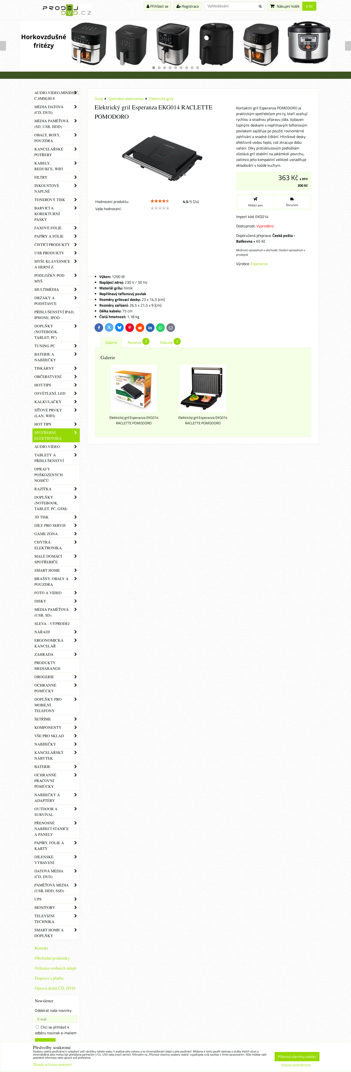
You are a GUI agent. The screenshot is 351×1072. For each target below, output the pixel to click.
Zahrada (43, 654)
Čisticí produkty (52, 244)
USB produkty (49, 252)
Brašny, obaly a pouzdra (51, 581)
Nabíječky (45, 744)
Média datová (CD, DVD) (49, 109)
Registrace (190, 6)
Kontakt (41, 948)
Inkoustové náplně (46, 188)
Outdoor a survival (46, 811)
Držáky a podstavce (45, 300)
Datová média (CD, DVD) (49, 873)
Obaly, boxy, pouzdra (47, 137)
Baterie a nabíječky (45, 357)
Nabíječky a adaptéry (47, 797)
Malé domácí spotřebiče (48, 559)
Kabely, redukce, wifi (48, 165)
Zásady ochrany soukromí (52, 1064)
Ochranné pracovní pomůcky (45, 780)
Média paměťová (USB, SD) (51, 612)
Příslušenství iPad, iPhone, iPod (54, 314)
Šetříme (42, 718)
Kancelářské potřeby (48, 151)
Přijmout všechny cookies (297, 1056)
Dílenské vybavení (44, 859)
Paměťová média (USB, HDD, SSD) (51, 887)
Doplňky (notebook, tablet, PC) (46, 331)
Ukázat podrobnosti (296, 1065)
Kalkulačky (48, 401)
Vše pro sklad (49, 735)
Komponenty (48, 727)
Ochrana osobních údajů (55, 968)
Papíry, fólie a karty (49, 845)
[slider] (160, 201)
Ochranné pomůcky (45, 688)
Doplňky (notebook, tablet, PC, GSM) (50, 503)
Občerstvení (47, 376)
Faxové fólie (48, 227)
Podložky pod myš (49, 278)
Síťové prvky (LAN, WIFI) (48, 412)
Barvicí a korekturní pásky (47, 213)
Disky (40, 600)
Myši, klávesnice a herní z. (52, 264)
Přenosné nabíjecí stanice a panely (51, 828)
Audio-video (47, 446)
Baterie (42, 766)
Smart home (47, 570)
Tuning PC (44, 345)
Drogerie (44, 676)
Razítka (43, 488)
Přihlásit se (158, 6)
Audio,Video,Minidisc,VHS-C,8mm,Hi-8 (57, 95)
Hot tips (42, 424)
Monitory (44, 907)
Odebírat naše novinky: (53, 1010)
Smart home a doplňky (49, 932)
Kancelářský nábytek (49, 755)
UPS (38, 898)
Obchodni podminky (52, 958)
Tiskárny (44, 368)
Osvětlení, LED (49, 393)
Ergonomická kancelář (49, 643)
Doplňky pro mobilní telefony (48, 705)
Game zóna (46, 533)
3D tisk (41, 516)
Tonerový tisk (49, 199)
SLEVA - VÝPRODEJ (51, 623)
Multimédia (46, 289)
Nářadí (42, 631)
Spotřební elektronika (48, 435)
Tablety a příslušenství (49, 457)
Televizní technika (44, 918)
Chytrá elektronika (48, 544)
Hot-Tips (42, 384)
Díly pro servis (50, 525)
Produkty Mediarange (47, 665)
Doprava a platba (49, 978)
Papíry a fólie (49, 236)
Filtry (41, 177)
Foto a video (48, 592)
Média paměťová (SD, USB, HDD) (51, 123)
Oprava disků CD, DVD (55, 988)
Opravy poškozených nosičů (48, 474)
